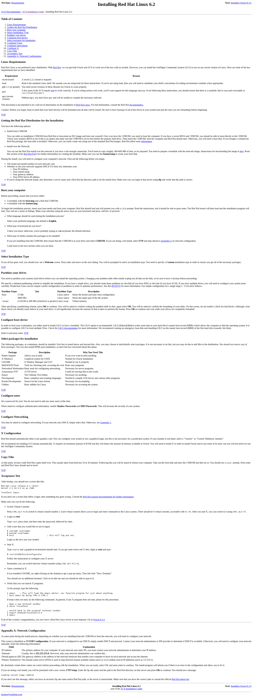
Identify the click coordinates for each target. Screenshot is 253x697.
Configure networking (17, 45)
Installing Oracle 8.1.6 (241, 3)
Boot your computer (16, 30)
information (146, 141)
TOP (3, 115)
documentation (136, 105)
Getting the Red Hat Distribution (22, 27)
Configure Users (14, 43)
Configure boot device (17, 38)
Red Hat (57, 67)
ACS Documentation (11, 12)
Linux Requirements (16, 24)
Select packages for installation (21, 40)
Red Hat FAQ (30, 154)
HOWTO (116, 286)
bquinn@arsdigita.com (11, 694)
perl (52, 90)
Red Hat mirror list (180, 679)
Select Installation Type (18, 32)
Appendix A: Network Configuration (24, 56)
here (242, 151)
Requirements (17, 3)
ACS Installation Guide (33, 12)
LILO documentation (68, 328)
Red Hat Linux (83, 105)
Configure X (13, 48)
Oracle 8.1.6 (99, 619)
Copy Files (12, 51)
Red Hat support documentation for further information (108, 496)
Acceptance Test (14, 53)
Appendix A (166, 241)
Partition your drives (16, 35)
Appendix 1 (105, 422)
